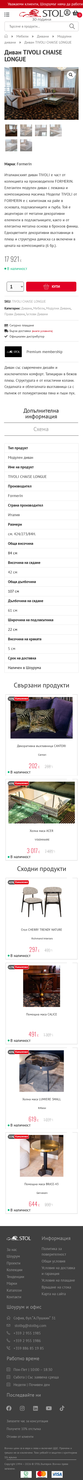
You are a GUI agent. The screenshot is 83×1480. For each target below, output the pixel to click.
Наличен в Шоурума (24, 667)
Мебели (39, 308)
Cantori (42, 754)
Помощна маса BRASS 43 (41, 1184)
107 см (13, 591)
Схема (41, 429)
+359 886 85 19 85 (29, 1348)
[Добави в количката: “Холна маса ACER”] (31, 812)
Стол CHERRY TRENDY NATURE (41, 929)
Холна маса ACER (41, 830)
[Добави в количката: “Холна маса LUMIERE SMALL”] (31, 1080)
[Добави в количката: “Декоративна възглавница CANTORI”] (31, 727)
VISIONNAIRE (42, 839)
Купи (55, 286)
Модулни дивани (58, 308)
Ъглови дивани (37, 314)
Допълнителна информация (41, 413)
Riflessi (42, 1108)
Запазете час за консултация (27, 1421)
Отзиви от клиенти (20, 1436)
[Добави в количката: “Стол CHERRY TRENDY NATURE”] (31, 910)
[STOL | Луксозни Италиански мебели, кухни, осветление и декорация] (6, 36)
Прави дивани (14, 314)
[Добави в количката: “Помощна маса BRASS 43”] (31, 1165)
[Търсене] (72, 26)
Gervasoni (42, 1192)
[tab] (41, 413)
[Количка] (76, 13)
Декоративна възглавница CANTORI (41, 745)
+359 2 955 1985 (27, 1333)
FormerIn (24, 164)
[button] (40, 727)
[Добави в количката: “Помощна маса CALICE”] (31, 995)
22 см (12, 629)
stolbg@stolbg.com (30, 1325)
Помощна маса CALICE (41, 1014)
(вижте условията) (42, 331)
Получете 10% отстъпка (24, 1428)
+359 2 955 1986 (27, 1340)
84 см (12, 553)
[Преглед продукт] (49, 727)
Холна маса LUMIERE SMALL (41, 1099)
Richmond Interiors (42, 938)
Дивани (26, 308)
